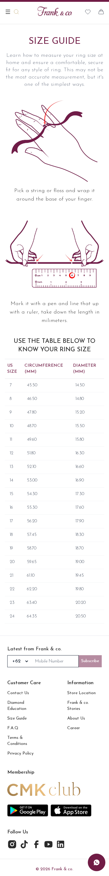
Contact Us (18, 693)
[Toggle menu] (8, 12)
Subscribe (90, 661)
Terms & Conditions (17, 741)
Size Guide (17, 718)
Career (73, 728)
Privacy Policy (20, 753)
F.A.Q (12, 728)
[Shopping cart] (101, 12)
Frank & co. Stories (78, 705)
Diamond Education (16, 705)
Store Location (81, 693)
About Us (76, 718)
